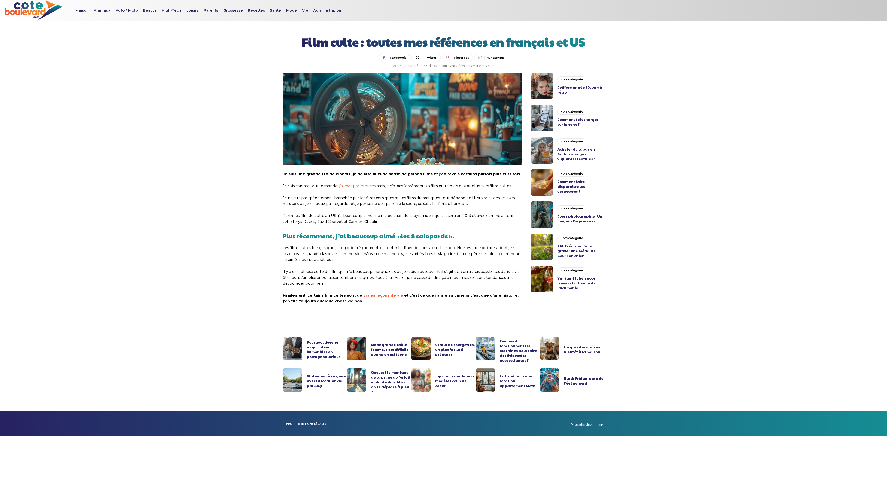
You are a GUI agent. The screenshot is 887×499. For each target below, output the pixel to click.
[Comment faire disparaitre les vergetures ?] (542, 182)
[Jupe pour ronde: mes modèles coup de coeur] (421, 380)
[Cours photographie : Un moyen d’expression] (542, 214)
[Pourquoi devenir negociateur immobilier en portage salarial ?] (292, 348)
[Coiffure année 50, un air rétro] (542, 86)
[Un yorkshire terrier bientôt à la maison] (549, 348)
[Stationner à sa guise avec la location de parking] (292, 380)
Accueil (397, 66)
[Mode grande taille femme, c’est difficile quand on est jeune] (356, 348)
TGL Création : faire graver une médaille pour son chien (576, 250)
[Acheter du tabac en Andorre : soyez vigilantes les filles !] (542, 150)
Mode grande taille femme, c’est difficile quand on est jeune (390, 349)
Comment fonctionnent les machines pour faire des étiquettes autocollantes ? (518, 350)
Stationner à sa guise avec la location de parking (326, 381)
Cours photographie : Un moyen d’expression (579, 218)
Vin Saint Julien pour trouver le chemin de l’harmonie (576, 283)
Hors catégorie (415, 66)
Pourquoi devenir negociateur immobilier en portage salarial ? (323, 349)
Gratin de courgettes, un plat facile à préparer (455, 349)
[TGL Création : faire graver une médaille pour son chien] (542, 247)
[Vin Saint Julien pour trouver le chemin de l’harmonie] (542, 279)
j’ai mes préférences (357, 186)
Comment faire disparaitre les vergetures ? (571, 186)
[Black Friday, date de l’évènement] (549, 380)
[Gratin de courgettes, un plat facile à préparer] (421, 348)
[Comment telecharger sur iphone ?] (542, 118)
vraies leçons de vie (383, 295)
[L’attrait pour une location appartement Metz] (485, 380)
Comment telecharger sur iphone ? (577, 122)
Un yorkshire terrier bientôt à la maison (582, 349)
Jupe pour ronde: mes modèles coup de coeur (454, 381)
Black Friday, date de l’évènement (584, 381)
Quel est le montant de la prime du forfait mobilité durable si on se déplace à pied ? (390, 382)
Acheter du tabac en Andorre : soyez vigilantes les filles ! (576, 154)
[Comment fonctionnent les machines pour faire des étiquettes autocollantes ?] (485, 348)
